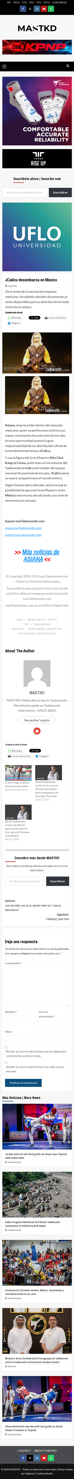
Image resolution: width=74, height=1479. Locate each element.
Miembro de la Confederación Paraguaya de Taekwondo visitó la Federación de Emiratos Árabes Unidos (36, 1360)
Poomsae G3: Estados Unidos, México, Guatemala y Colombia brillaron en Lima (34, 1292)
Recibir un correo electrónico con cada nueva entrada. (35, 1069)
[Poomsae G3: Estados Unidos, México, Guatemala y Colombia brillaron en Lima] (37, 1263)
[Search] (68, 66)
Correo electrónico (47, 1014)
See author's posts (37, 720)
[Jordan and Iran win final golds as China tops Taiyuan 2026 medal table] (37, 1127)
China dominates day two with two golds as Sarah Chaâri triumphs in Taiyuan (34, 1428)
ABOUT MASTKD (45, 1450)
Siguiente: (57, 917)
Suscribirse (57, 881)
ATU (31, 2)
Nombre (11, 1011)
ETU (24, 2)
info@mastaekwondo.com (23, 535)
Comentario (13, 963)
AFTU (47, 2)
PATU (16, 2)
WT (9, 2)
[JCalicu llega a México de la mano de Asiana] (18, 773)
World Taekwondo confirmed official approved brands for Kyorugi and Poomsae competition (17, 828)
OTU (38, 2)
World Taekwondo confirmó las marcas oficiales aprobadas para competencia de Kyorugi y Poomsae (46, 789)
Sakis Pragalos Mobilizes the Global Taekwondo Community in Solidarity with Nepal (32, 1224)
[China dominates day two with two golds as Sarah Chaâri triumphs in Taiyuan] (37, 1399)
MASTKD (12, 286)
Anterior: (33, 905)
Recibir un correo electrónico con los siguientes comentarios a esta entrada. (36, 1054)
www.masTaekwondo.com (23, 528)
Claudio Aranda (14, 1162)
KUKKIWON (59, 2)
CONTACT (24, 1450)
